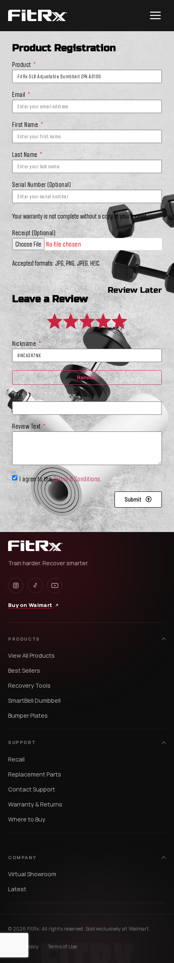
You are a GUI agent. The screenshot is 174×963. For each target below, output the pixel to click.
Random (87, 377)
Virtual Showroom (32, 874)
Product (22, 64)
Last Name (25, 154)
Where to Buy (26, 819)
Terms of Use (62, 946)
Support (22, 742)
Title (18, 396)
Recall (16, 759)
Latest (17, 889)
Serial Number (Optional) (41, 184)
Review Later (135, 290)
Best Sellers (24, 670)
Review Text (27, 426)
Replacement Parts (34, 774)
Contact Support (31, 789)
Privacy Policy (23, 946)
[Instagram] (15, 585)
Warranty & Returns (35, 804)
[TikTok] (35, 585)
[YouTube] (54, 585)
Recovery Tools (29, 685)
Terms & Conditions (76, 478)
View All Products (31, 655)
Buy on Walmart (30, 605)
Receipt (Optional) (33, 232)
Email (19, 94)
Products (24, 639)
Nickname (25, 343)
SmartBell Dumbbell (34, 700)
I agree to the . (60, 478)
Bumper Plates (28, 715)
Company (22, 857)
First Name (26, 124)
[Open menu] (155, 15)
